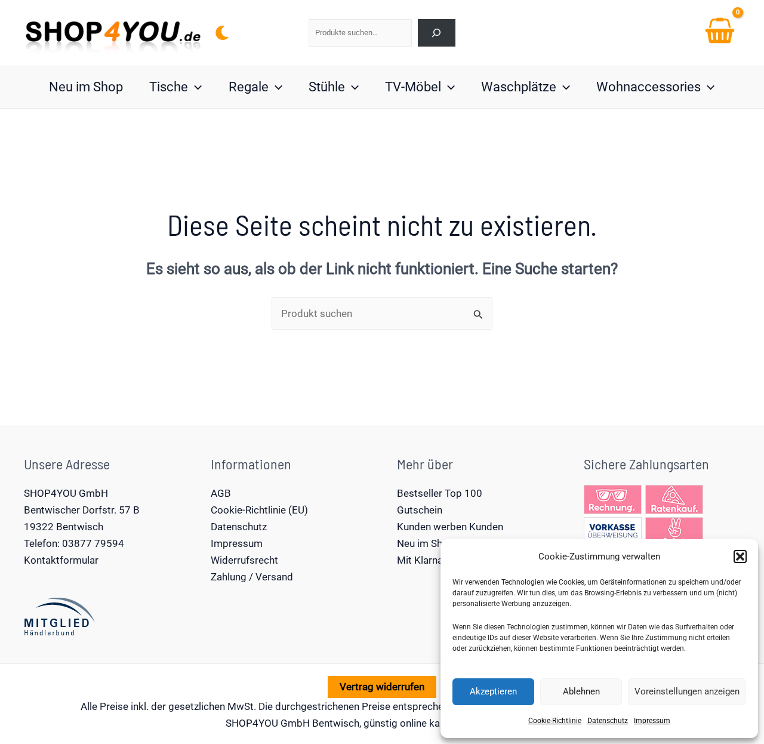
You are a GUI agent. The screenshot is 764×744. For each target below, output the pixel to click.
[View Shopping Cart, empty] (720, 32)
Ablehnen (581, 691)
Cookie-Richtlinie (554, 721)
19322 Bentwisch (63, 527)
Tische (168, 86)
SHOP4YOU (252, 723)
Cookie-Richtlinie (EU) (259, 510)
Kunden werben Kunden (450, 527)
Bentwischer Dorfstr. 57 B (82, 510)
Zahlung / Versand (252, 577)
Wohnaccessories (648, 86)
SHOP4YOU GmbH (66, 493)
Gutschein (419, 510)
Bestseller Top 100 (439, 493)
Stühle (327, 86)
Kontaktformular (61, 560)
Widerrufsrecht (244, 560)
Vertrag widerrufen (382, 687)
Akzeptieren (493, 691)
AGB (221, 493)
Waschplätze (518, 86)
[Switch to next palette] (222, 33)
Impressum (652, 721)
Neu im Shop (86, 86)
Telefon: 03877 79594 (74, 543)
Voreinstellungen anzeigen (687, 691)
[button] (740, 556)
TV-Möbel (413, 86)
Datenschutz (607, 721)
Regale (249, 86)
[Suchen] (436, 32)
